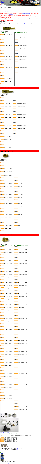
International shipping (4, 3)
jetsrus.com (10, 463)
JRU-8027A (18, 448)
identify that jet (7, 11)
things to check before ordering (26, 13)
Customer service (3, 2)
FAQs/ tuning (2, 1)
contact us (18, 463)
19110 (12, 461)
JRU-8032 (17, 449)
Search (1, 4)
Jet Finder (25, 23)
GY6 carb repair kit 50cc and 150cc (4, 432)
